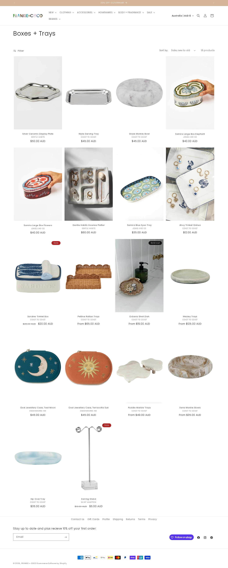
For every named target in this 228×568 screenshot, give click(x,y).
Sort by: (163, 50)
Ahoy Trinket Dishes (190, 225)
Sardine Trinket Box (37, 316)
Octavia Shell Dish (139, 316)
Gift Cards (93, 519)
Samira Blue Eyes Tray (139, 225)
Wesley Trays (190, 316)
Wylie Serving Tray (89, 134)
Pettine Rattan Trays (89, 316)
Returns (130, 519)
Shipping (118, 519)
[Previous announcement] (14, 3)
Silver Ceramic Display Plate (38, 134)
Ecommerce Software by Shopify (52, 563)
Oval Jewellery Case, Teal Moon (38, 407)
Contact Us (77, 519)
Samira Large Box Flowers (38, 225)
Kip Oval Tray (38, 499)
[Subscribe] (65, 537)
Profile (106, 519)
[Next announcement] (213, 3)
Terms (141, 519)
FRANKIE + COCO (28, 563)
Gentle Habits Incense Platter (89, 225)
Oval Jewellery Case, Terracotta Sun (89, 407)
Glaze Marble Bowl (139, 134)
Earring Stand (88, 499)
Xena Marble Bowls (190, 407)
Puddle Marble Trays (139, 407)
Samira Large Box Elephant (190, 134)
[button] (52, 12)
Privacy (152, 519)
